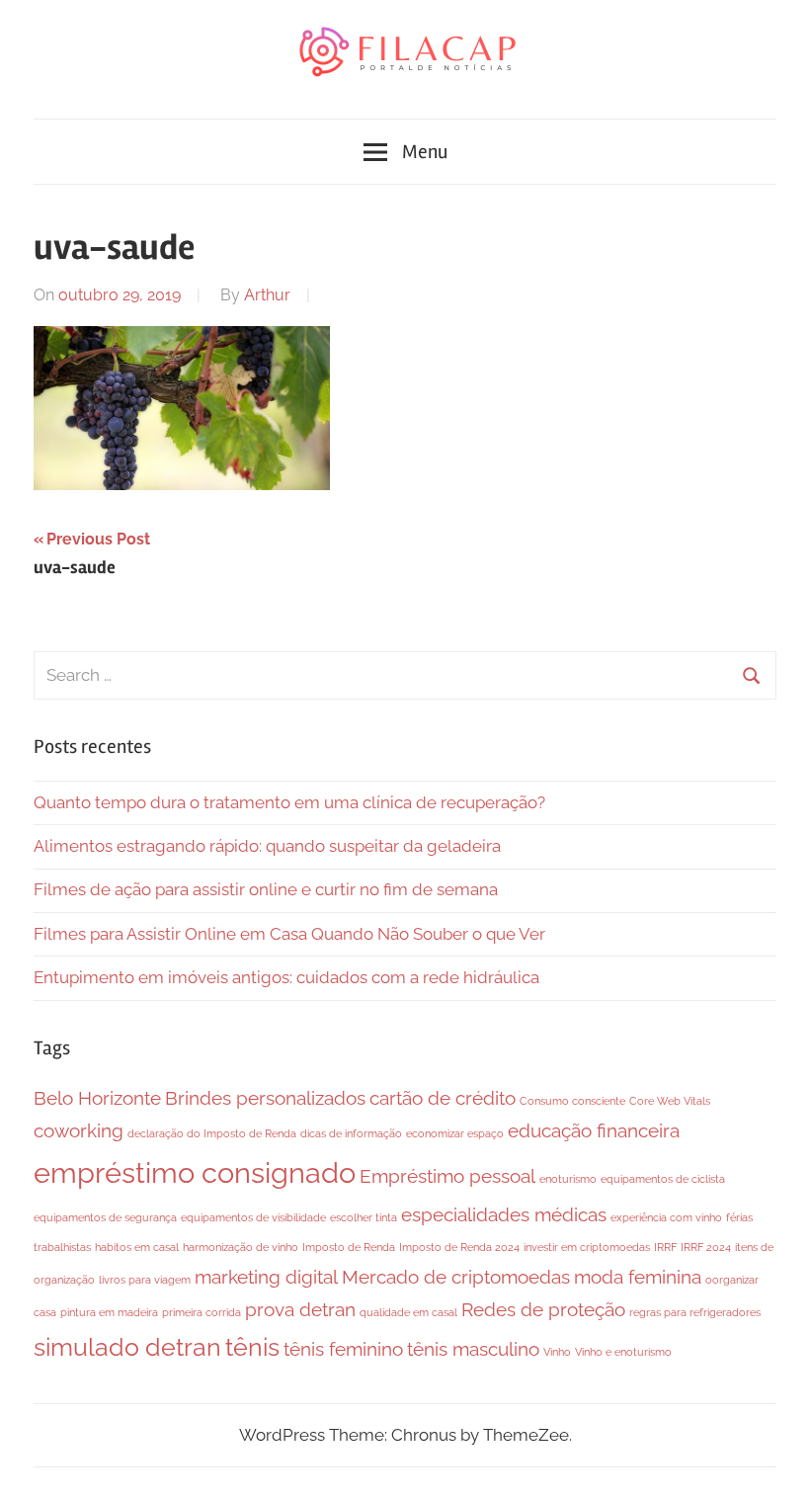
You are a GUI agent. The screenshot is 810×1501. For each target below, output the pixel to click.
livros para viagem (145, 1280)
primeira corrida (201, 1312)
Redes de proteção (543, 1309)
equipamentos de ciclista (663, 1179)
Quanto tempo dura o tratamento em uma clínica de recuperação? (289, 802)
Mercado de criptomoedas (456, 1277)
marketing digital (266, 1277)
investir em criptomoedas (587, 1247)
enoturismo (568, 1179)
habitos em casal (137, 1247)
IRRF (665, 1247)
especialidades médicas (504, 1214)
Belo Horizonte (97, 1098)
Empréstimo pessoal (447, 1176)
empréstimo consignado (195, 1172)
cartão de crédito (442, 1098)
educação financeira (594, 1130)
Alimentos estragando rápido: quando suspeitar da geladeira (267, 846)
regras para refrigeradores (695, 1312)
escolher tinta (363, 1217)
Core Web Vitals (669, 1101)
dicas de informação (351, 1133)
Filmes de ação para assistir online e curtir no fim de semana (266, 889)
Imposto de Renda (348, 1247)
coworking (78, 1130)
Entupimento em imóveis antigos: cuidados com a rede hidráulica (286, 977)
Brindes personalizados (265, 1098)
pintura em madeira (109, 1312)
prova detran (300, 1309)
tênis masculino (473, 1349)
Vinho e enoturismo (623, 1352)
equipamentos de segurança (105, 1217)
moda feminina (637, 1277)
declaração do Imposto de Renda (211, 1133)
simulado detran (127, 1347)
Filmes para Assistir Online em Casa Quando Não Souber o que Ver (289, 934)
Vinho (557, 1352)
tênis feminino (343, 1349)
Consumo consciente (572, 1101)
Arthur (267, 295)
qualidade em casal (408, 1312)
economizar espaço (455, 1133)
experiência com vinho (666, 1217)
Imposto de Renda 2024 (459, 1247)
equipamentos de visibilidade (253, 1217)
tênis (252, 1347)
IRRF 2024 (706, 1247)
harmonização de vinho (240, 1247)
